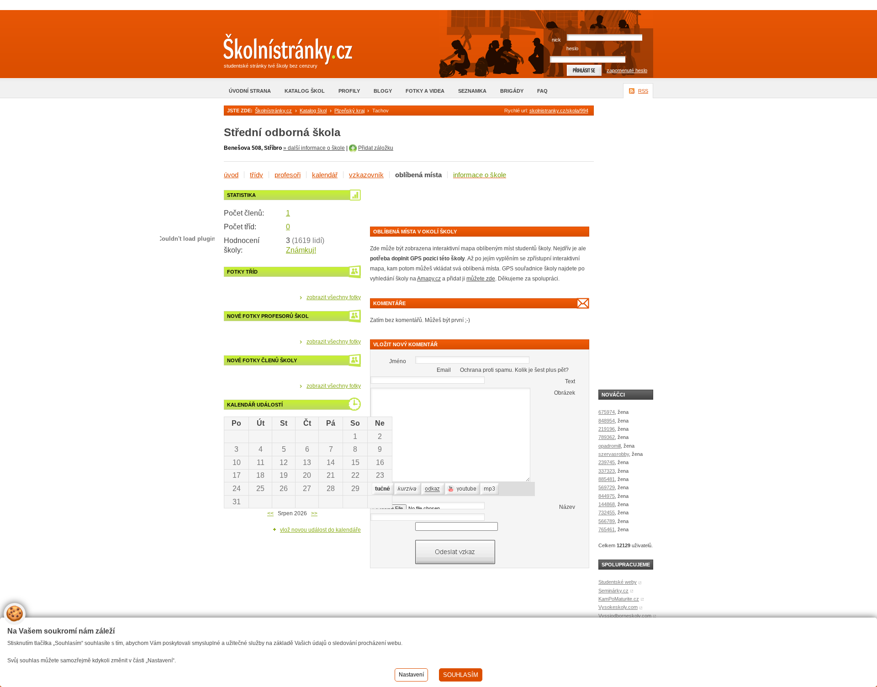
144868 (606, 504)
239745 (606, 462)
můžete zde (480, 278)
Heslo (572, 48)
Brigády (511, 91)
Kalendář (325, 175)
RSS (643, 91)
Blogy (383, 91)
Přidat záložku (375, 148)
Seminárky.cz (613, 590)
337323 (606, 471)
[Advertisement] (477, 203)
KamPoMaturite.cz (618, 599)
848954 (606, 420)
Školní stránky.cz (281, 52)
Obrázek (564, 393)
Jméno (397, 361)
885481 (606, 479)
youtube (455, 489)
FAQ (542, 91)
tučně (379, 489)
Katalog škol (305, 91)
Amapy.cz (429, 278)
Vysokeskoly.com (618, 607)
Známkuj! (301, 250)
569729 (606, 487)
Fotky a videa (425, 91)
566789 (606, 521)
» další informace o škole (314, 148)
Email (444, 370)
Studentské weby (617, 582)
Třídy (256, 175)
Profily (349, 91)
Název (567, 507)
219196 (606, 429)
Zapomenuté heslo (627, 70)
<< (270, 513)
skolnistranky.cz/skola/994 (558, 110)
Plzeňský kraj (349, 110)
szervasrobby (613, 454)
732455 (606, 512)
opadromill (609, 446)
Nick (556, 39)
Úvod (231, 175)
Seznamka (472, 91)
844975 (606, 496)
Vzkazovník (366, 175)
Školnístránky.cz (273, 110)
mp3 (485, 489)
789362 (606, 437)
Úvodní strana (250, 91)
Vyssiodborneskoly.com (624, 615)
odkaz (428, 489)
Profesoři (288, 175)
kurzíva (403, 489)
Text (570, 381)
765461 (606, 529)
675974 (606, 412)
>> (314, 513)
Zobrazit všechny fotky (333, 297)
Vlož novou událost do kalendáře (320, 530)
